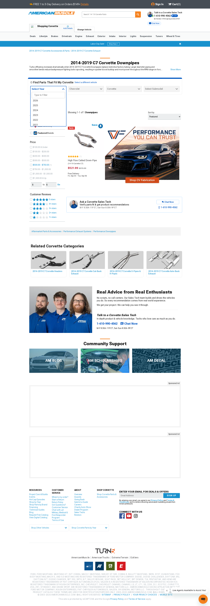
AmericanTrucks (101, 557)
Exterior (101, 36)
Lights (133, 36)
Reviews (77, 515)
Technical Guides (36, 510)
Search (138, 14)
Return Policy (57, 502)
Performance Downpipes (105, 231)
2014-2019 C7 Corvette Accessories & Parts (49, 51)
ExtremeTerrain (120, 557)
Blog (31, 512)
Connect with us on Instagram (135, 516)
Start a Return (58, 500)
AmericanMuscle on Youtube (129, 516)
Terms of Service (136, 599)
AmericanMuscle (80, 557)
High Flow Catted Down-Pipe (82, 160)
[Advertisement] (105, 406)
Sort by (151, 112)
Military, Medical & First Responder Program (60, 515)
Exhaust (90, 36)
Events (32, 497)
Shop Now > (113, 44)
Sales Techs (79, 512)
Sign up (171, 495)
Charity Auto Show (82, 507)
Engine (78, 36)
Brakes (54, 36)
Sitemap (106, 595)
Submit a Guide (81, 502)
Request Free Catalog (38, 515)
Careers (77, 505)
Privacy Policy (157, 500)
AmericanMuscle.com (51, 13)
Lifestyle (43, 36)
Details (85, 4)
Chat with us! (58, 510)
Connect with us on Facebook (122, 516)
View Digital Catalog (38, 517)
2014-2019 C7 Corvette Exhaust (85, 51)
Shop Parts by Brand (38, 505)
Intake (112, 36)
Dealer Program (81, 510)
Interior (122, 36)
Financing (33, 507)
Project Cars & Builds (38, 494)
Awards (77, 497)
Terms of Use (58, 520)
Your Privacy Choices (145, 595)
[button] (154, 23)
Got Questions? (59, 505)
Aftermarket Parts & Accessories (46, 231)
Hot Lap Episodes (37, 499)
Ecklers (134, 557)
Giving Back (79, 499)
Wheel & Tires (173, 36)
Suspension (146, 36)
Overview (78, 494)
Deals (33, 36)
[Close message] (180, 44)
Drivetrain (67, 36)
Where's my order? (60, 497)
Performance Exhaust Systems (77, 231)
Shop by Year (35, 502)
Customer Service (60, 507)
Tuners (159, 36)
